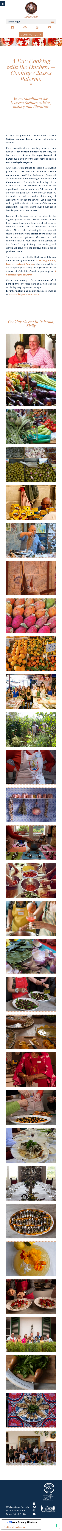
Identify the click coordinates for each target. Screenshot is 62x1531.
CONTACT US (29, 34)
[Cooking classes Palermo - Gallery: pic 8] (31, 518)
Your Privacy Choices (24, 1522)
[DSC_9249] (31, 1237)
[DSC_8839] (31, 1048)
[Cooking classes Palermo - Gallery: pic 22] (31, 1161)
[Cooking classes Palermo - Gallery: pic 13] (31, 708)
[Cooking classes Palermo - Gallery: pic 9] (31, 556)
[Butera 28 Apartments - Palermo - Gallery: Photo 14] (31, 821)
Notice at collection (15, 1527)
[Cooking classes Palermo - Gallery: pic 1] (31, 367)
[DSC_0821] (31, 1124)
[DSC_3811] (31, 1351)
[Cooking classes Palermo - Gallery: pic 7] (31, 481)
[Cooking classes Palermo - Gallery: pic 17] (31, 897)
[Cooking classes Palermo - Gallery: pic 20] (31, 972)
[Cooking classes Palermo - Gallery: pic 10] (31, 594)
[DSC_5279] (31, 1464)
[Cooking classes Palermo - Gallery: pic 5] (31, 405)
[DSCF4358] (31, 1010)
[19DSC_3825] (31, 745)
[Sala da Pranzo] (31, 1199)
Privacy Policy (12, 1514)
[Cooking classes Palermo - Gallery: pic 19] (31, 935)
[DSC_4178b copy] (31, 1275)
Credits (23, 1514)
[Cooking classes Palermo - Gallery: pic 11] (31, 632)
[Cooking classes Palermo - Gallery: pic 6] (31, 443)
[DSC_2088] (31, 1313)
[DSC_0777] (31, 859)
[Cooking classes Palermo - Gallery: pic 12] (31, 670)
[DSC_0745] (31, 783)
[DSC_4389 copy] (31, 1388)
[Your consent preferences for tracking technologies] (57, 1526)
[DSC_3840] (31, 1086)
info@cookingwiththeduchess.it (24, 294)
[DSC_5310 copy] (31, 1426)
